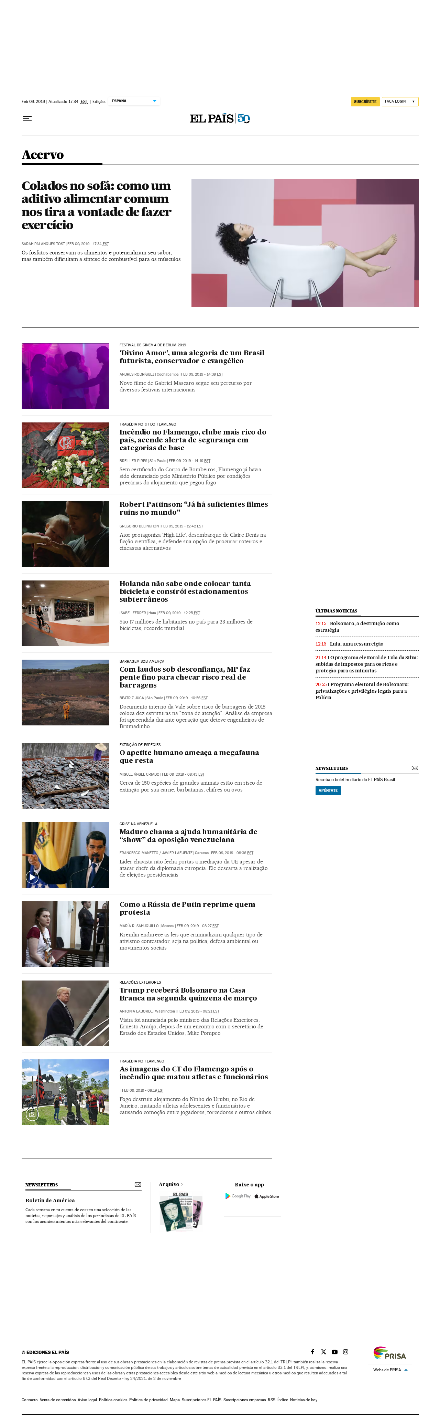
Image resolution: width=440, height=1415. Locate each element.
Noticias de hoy (303, 1400)
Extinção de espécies (140, 745)
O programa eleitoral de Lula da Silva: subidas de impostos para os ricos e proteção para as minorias (367, 664)
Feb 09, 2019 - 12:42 (182, 526)
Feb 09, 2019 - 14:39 (202, 374)
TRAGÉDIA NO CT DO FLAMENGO (148, 424)
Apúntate (328, 790)
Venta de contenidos (58, 1400)
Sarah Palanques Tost (43, 244)
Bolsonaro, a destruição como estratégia (357, 626)
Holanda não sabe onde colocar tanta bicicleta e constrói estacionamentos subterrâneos (185, 592)
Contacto (30, 1400)
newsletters (332, 768)
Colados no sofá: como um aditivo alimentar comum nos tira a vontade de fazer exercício (97, 205)
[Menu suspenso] (27, 118)
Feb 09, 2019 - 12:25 (179, 613)
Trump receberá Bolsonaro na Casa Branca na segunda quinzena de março (188, 994)
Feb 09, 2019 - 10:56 (187, 698)
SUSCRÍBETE (365, 101)
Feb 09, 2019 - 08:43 (183, 774)
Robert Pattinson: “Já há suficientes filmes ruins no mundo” (194, 509)
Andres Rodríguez (137, 374)
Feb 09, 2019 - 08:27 (198, 926)
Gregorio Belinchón (139, 526)
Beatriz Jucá (132, 698)
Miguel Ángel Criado (140, 774)
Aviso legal (87, 1400)
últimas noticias (337, 611)
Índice (282, 1400)
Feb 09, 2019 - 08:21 (198, 1011)
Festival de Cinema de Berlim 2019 (153, 345)
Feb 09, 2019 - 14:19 (189, 461)
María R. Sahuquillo (139, 926)
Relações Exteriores (140, 983)
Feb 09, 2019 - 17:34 (88, 244)
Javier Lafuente (177, 853)
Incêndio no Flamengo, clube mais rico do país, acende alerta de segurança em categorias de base (193, 440)
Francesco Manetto (139, 853)
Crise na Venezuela (138, 824)
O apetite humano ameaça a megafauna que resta (189, 757)
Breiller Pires (133, 461)
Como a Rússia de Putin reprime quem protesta (187, 909)
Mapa (175, 1400)
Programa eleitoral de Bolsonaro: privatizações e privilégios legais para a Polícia (362, 691)
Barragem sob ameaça (142, 662)
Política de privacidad (148, 1400)
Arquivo (169, 1184)
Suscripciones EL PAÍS (201, 1400)
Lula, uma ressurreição (357, 644)
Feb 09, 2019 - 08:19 (143, 1090)
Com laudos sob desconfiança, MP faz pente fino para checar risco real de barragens (185, 678)
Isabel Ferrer (133, 613)
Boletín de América (50, 1200)
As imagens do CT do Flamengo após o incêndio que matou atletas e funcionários (194, 1073)
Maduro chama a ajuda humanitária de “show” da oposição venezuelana (188, 836)
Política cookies (113, 1400)
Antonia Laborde (136, 1011)
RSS (271, 1400)
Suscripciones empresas (244, 1400)
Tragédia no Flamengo (142, 1061)
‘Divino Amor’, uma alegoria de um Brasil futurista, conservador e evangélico (192, 357)
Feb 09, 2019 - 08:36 (232, 853)
